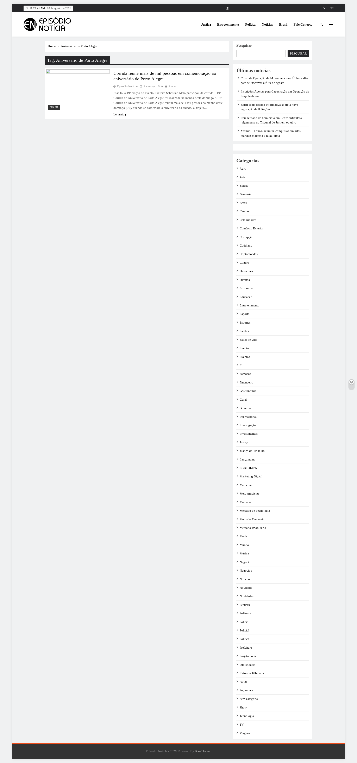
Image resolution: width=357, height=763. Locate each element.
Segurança (246, 690)
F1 (241, 365)
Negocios (246, 570)
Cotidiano (246, 245)
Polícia (244, 622)
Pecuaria (245, 604)
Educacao (246, 297)
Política (250, 24)
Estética (245, 331)
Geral (243, 399)
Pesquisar (244, 45)
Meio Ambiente (249, 493)
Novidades (246, 596)
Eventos (245, 356)
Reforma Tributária (252, 673)
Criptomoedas (249, 254)
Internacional (248, 416)
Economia (246, 288)
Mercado (245, 502)
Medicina (246, 485)
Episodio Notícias (127, 86)
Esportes (245, 322)
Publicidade (247, 664)
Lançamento (248, 459)
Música (244, 553)
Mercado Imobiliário (253, 527)
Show (243, 707)
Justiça (206, 24)
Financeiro (246, 382)
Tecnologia (247, 716)
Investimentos (249, 433)
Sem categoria (249, 698)
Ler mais (118, 114)
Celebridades (248, 220)
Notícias (267, 24)
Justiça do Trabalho (252, 450)
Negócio (245, 562)
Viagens (245, 733)
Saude (244, 681)
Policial (244, 630)
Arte (242, 177)
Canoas (244, 211)
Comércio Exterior (251, 228)
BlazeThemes (202, 751)
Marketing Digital (251, 476)
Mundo (244, 545)
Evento (244, 348)
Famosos (245, 373)
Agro (243, 168)
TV (242, 724)
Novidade (246, 587)
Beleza (244, 185)
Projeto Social (248, 656)
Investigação (248, 425)
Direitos (245, 279)
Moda (243, 536)
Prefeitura (246, 647)
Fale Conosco (303, 24)
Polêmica (245, 613)
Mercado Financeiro (252, 519)
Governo (245, 408)
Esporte (244, 314)
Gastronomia (248, 391)
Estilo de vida (248, 339)
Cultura (244, 262)
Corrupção (246, 237)
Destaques (246, 271)
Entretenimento (228, 24)
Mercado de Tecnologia (255, 510)
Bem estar (246, 194)
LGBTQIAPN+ (249, 468)
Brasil (283, 24)
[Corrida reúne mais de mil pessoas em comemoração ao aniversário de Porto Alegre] (78, 90)
